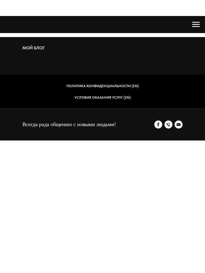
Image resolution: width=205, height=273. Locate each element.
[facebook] (158, 125)
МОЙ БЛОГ (33, 47)
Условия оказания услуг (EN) (102, 97)
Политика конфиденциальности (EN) (102, 86)
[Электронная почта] (179, 125)
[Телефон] (168, 125)
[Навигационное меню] (196, 24)
